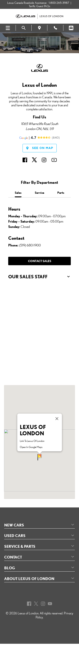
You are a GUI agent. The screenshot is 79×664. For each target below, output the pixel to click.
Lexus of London (28, 613)
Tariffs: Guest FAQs (39, 6)
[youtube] (54, 159)
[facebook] (25, 159)
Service (39, 192)
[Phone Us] (55, 28)
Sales (18, 192)
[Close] (57, 419)
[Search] (23, 28)
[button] (39, 457)
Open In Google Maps (31, 447)
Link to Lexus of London (32, 440)
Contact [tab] (13, 557)
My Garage (71, 28)
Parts (60, 192)
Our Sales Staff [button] (27, 276)
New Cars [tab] (14, 525)
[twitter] (34, 159)
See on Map (42, 148)
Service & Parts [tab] (19, 546)
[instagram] (44, 159)
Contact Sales (39, 261)
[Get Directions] (39, 27)
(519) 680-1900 (30, 245)
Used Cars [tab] (14, 535)
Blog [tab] (9, 567)
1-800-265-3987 (59, 2)
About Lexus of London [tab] (29, 578)
